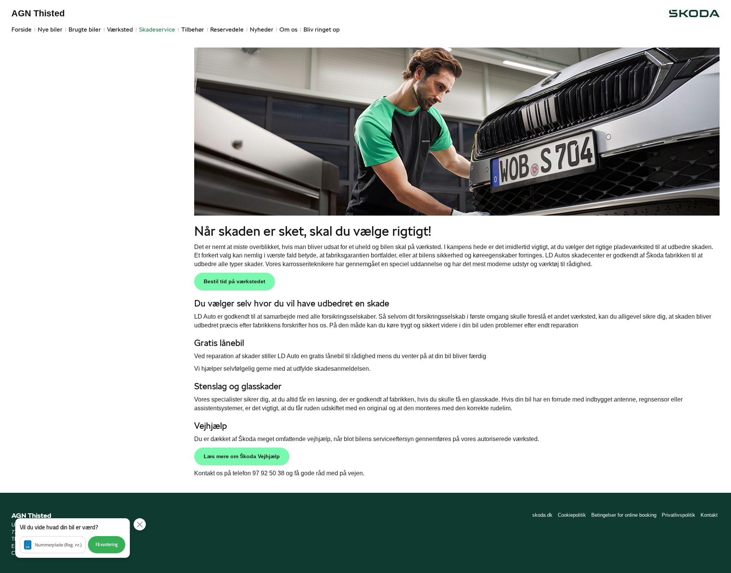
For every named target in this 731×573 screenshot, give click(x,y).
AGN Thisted (38, 13)
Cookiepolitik (572, 515)
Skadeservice (157, 29)
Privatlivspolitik (678, 515)
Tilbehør (192, 29)
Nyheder (261, 29)
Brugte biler (85, 29)
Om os (288, 29)
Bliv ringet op (321, 29)
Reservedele (227, 29)
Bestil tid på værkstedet (234, 281)
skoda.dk (542, 515)
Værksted (120, 29)
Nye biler (50, 29)
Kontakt (709, 515)
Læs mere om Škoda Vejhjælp (242, 456)
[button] (72, 538)
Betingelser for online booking (623, 515)
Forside (21, 29)
